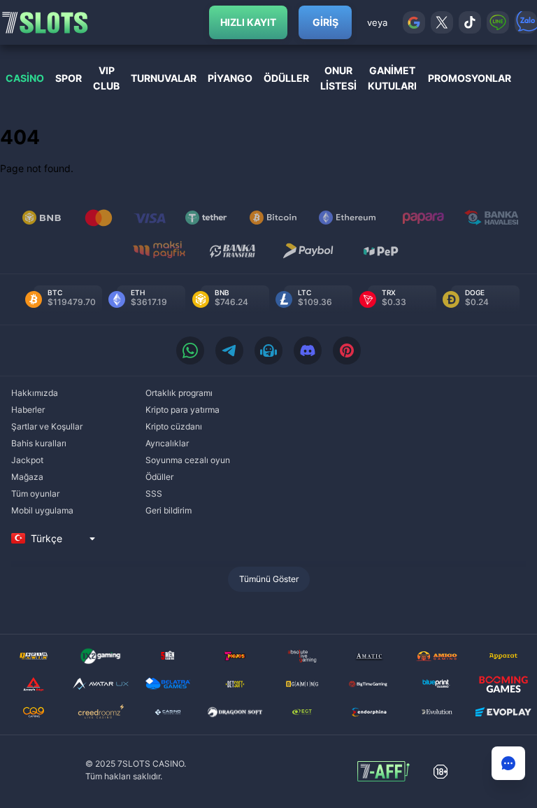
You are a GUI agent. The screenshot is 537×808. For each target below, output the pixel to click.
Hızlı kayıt (248, 22)
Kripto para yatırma (182, 409)
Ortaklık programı (179, 393)
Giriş (325, 22)
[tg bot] (268, 350)
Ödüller (159, 477)
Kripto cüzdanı (173, 426)
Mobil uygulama (42, 510)
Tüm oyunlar (35, 493)
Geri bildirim (168, 510)
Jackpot (27, 460)
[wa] (190, 350)
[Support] (508, 763)
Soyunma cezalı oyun (187, 460)
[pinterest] (347, 350)
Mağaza (27, 477)
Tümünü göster (269, 579)
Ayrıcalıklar (167, 443)
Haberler (28, 409)
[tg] (229, 350)
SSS (153, 493)
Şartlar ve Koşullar (47, 426)
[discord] (308, 350)
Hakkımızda (34, 393)
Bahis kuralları (38, 443)
